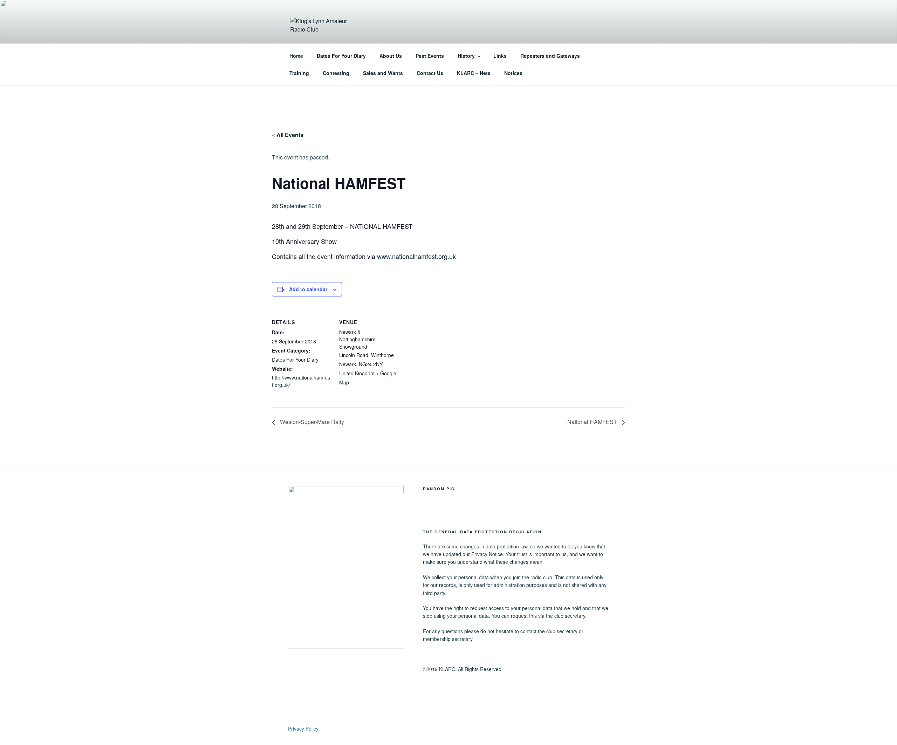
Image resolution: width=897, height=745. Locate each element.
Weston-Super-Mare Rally (311, 422)
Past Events (430, 55)
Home (296, 55)
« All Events (287, 135)
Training (299, 72)
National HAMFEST (592, 422)
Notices (513, 72)
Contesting (336, 72)
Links (500, 55)
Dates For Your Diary (341, 55)
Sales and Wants (383, 72)
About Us (390, 55)
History (466, 55)
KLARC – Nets (474, 72)
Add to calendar (308, 289)
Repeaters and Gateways (550, 55)
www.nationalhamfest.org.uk (417, 256)
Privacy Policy (303, 728)
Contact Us (430, 72)
